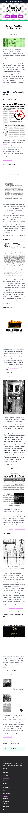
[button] (20, 1)
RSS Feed (5, 783)
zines (18, 743)
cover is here (19, 608)
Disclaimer (5, 772)
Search (9, 1)
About (20, 16)
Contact (15, 1)
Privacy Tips (5, 780)
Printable (11, 235)
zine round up (13, 743)
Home (7, 16)
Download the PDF (7, 160)
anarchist (7, 743)
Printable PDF (12, 608)
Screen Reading (19, 235)
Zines (14, 16)
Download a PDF (7, 303)
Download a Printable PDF (9, 671)
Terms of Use (6, 778)
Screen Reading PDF (20, 529)
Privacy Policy (6, 775)
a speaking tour (14, 368)
